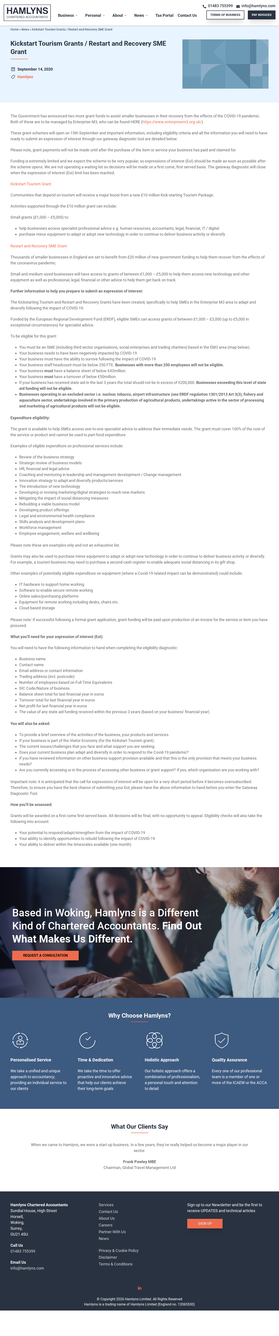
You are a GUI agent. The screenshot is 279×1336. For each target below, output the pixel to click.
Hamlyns (25, 76)
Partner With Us (112, 1232)
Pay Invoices (262, 15)
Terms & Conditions (116, 1264)
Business (66, 15)
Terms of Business (225, 15)
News (139, 15)
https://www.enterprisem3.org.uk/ (172, 122)
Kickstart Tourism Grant (30, 184)
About (117, 15)
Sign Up (205, 1223)
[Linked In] (139, 1289)
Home (14, 29)
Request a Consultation (45, 955)
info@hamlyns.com (259, 5)
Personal (93, 15)
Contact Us (187, 15)
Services (106, 1205)
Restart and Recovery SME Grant (38, 246)
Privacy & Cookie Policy (119, 1250)
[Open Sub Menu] (76, 15)
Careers (105, 1225)
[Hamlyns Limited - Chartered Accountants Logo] (30, 13)
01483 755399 (220, 5)
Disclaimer (108, 1257)
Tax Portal (164, 15)
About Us (107, 1218)
